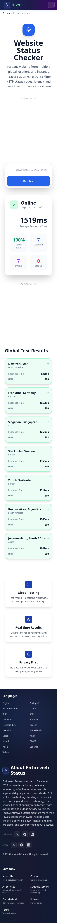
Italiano (6, 752)
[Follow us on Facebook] (25, 834)
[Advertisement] (28, 131)
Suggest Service (39, 886)
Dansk (33, 708)
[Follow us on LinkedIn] (32, 834)
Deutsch (6, 719)
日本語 (33, 741)
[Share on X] (14, 845)
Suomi (5, 741)
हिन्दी (31, 714)
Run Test (28, 181)
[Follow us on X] (17, 834)
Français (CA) (9, 724)
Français (34, 719)
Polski (5, 746)
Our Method (9, 899)
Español (34, 746)
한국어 (33, 735)
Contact (34, 876)
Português (35, 703)
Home (9, 13)
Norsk (5, 735)
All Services (8, 886)
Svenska (6, 730)
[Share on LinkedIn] (29, 845)
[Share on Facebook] (21, 845)
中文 (4, 714)
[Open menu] (51, 5)
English (6, 703)
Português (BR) (9, 708)
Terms (6, 909)
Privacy (34, 899)
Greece (33, 724)
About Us (7, 876)
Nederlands (36, 730)
